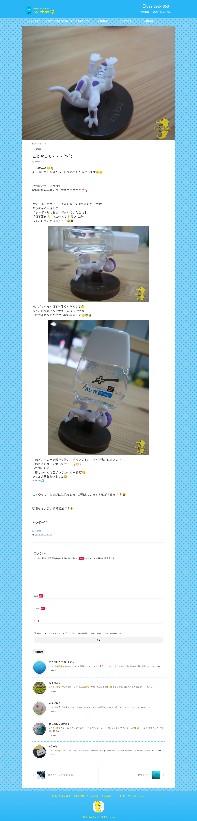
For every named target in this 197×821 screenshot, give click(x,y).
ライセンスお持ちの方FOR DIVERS (79, 22)
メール (40, 608)
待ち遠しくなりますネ (60, 723)
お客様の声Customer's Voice (102, 22)
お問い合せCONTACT (149, 22)
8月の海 (53, 746)
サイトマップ (119, 796)
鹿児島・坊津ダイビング (61, 796)
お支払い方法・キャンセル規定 (86, 796)
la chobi (38, 530)
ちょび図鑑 (106, 796)
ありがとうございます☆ (61, 662)
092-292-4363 (157, 6)
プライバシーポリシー (137, 796)
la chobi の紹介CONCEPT (33, 22)
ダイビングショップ (43, 534)
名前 (39, 595)
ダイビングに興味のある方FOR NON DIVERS (56, 22)
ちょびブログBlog (126, 22)
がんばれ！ (54, 703)
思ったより (54, 682)
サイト (37, 620)
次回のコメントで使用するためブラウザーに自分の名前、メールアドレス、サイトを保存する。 (79, 633)
